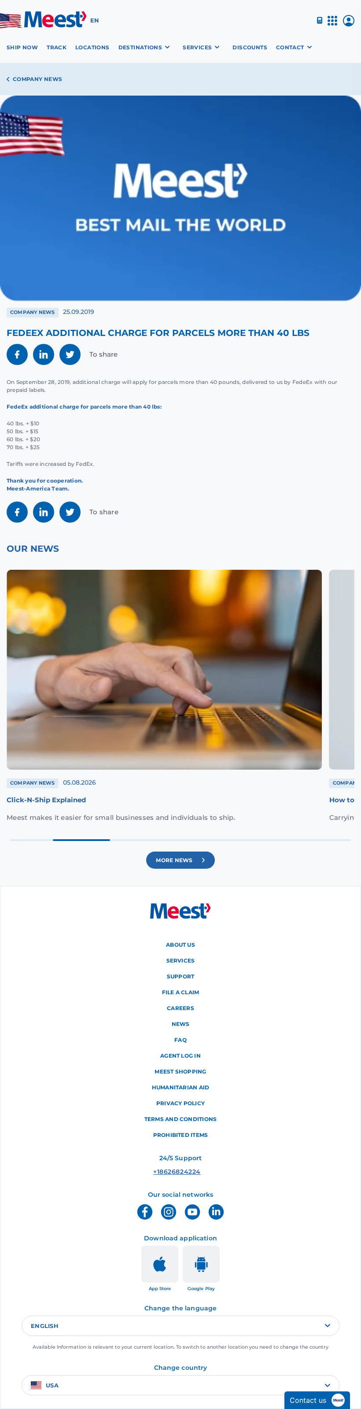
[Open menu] (332, 24)
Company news (37, 79)
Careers (180, 1008)
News (181, 1024)
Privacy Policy (180, 1103)
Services (180, 960)
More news (174, 859)
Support (181, 976)
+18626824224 (163, 1172)
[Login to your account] (348, 24)
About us (180, 944)
